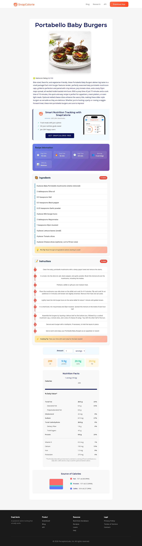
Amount (60, 350)
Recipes (76, 524)
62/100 (50, 78)
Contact (107, 527)
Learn (75, 527)
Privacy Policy (109, 521)
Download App (119, 4)
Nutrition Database (81, 521)
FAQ (74, 530)
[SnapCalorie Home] (24, 4)
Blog (88, 4)
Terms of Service (111, 524)
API (105, 4)
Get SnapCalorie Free (59, 135)
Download (46, 521)
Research (97, 4)
